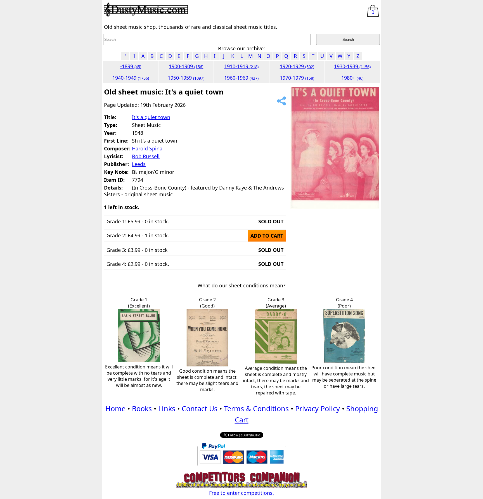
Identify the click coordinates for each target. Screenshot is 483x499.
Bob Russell (146, 156)
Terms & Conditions (256, 408)
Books (142, 408)
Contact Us (199, 408)
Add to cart (266, 235)
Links (166, 408)
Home (115, 408)
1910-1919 (241, 66)
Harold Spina (147, 148)
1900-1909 (186, 66)
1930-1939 (352, 66)
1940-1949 (130, 77)
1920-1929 (297, 66)
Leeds (139, 164)
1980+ (352, 77)
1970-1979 (297, 77)
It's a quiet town (151, 117)
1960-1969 (241, 77)
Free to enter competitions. (241, 492)
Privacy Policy (317, 408)
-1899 (130, 66)
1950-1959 (186, 77)
